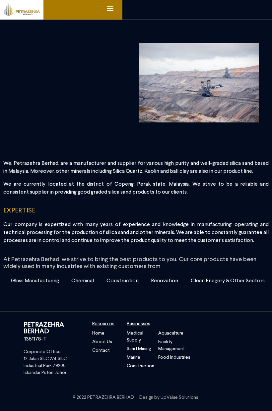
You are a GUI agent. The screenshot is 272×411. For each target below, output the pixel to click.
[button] (110, 8)
